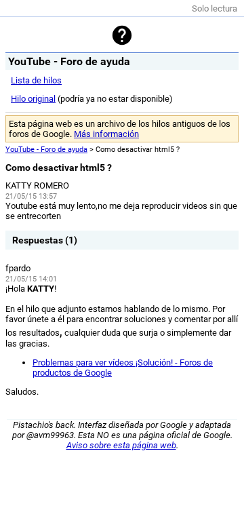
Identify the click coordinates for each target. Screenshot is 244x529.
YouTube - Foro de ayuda (46, 149)
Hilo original (33, 99)
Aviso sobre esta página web (121, 445)
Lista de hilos (36, 80)
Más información (106, 134)
